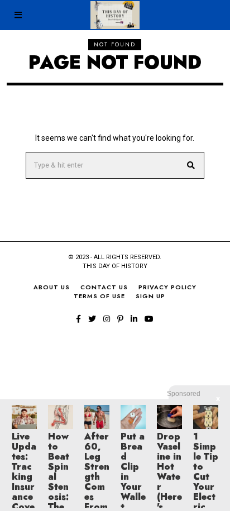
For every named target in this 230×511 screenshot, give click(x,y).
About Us (51, 287)
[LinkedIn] (134, 319)
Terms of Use (99, 296)
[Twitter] (92, 319)
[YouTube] (149, 319)
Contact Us (104, 287)
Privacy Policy (167, 287)
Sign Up (150, 296)
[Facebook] (78, 319)
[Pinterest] (120, 319)
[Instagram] (106, 319)
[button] (191, 165)
